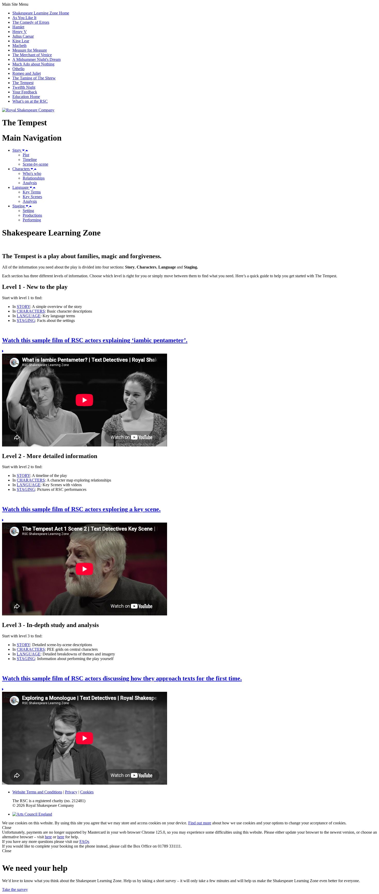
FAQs (84, 841)
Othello (18, 69)
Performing (32, 220)
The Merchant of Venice (32, 55)
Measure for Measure (29, 50)
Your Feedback (24, 92)
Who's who (32, 173)
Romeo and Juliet (26, 73)
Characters (21, 169)
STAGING (26, 320)
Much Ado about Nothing (33, 64)
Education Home (26, 96)
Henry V (19, 31)
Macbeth (19, 45)
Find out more (199, 823)
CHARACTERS (31, 311)
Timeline (30, 159)
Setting (28, 210)
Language (21, 187)
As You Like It (24, 17)
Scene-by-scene (35, 164)
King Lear (20, 41)
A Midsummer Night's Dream (36, 59)
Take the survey (15, 889)
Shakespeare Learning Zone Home (40, 13)
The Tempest (23, 82)
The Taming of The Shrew (34, 78)
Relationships (34, 178)
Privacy (71, 792)
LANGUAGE (28, 316)
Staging (19, 206)
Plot (26, 155)
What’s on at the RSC (30, 101)
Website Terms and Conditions (37, 792)
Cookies (87, 792)
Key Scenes (32, 196)
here (48, 837)
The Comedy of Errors (30, 22)
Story (17, 150)
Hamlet (18, 27)
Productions (32, 215)
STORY (23, 306)
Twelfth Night (23, 87)
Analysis (30, 183)
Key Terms (32, 192)
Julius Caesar (23, 36)
